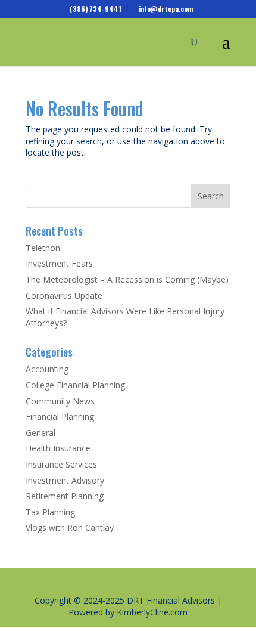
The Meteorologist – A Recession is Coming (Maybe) (127, 279)
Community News (60, 401)
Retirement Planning (65, 496)
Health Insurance (58, 448)
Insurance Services (61, 464)
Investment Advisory (65, 480)
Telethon (43, 247)
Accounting (47, 369)
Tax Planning (50, 512)
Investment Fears (59, 263)
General (40, 432)
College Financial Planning (75, 385)
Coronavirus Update (64, 295)
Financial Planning (60, 416)
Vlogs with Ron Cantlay (70, 527)
